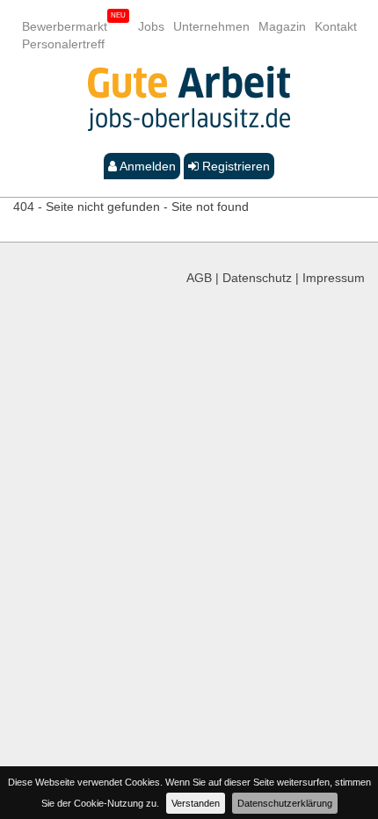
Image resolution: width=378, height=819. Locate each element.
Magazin (282, 26)
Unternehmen (211, 26)
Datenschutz (257, 278)
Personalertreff (63, 44)
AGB (199, 278)
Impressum (333, 278)
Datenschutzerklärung (284, 803)
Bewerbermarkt (64, 26)
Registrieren (234, 166)
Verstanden (195, 803)
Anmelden (146, 166)
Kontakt (336, 26)
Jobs (151, 26)
